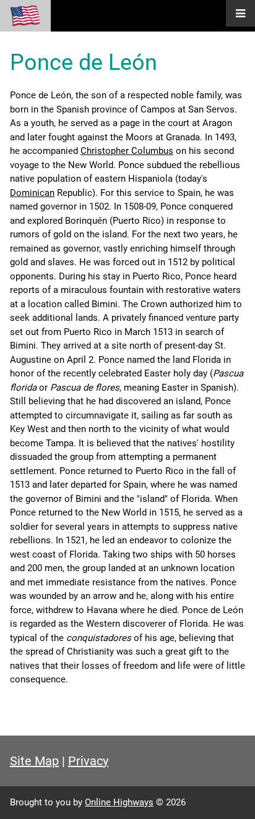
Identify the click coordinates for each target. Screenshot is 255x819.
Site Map (34, 760)
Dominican (32, 192)
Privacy (88, 760)
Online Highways (119, 802)
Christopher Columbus (126, 150)
